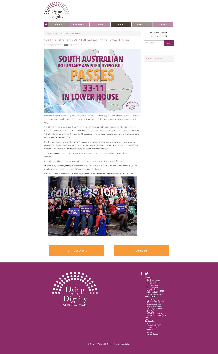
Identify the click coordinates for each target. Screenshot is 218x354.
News (55, 33)
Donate (141, 250)
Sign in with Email (160, 36)
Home (48, 33)
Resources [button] (78, 24)
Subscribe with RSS (155, 58)
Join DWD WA (77, 250)
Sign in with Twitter (159, 32)
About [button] (57, 24)
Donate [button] (162, 24)
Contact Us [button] (141, 24)
